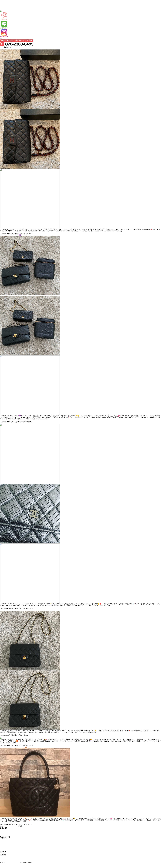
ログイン (3, 856)
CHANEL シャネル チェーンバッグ (12, 48)
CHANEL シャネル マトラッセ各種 (12, 736)
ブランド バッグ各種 (7, 834)
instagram (3, 853)
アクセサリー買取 (6, 8)
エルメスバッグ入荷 (6, 831)
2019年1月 (3, 850)
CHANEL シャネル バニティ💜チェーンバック (15, 235)
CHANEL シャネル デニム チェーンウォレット (15, 835)
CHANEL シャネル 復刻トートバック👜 (13, 747)
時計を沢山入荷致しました (9, 829)
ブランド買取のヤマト (12, 862)
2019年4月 (3, 846)
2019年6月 (3, 843)
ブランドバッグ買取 (6, 5)
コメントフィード (6, 859)
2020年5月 (3, 840)
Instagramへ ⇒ (4, 232)
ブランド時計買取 (6, 3)
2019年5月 (3, 844)
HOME (2, 2)
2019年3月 (3, 847)
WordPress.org (4, 861)
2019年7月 (3, 841)
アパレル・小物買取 (6, 6)
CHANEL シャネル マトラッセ (10, 423)
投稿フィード (4, 858)
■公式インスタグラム (7, 9)
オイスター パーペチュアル (9, 832)
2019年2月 (3, 849)
